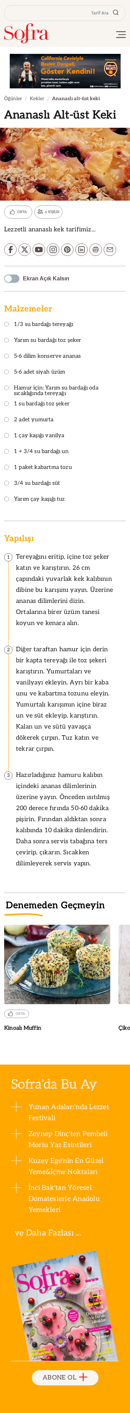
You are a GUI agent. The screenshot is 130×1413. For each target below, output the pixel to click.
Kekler (37, 99)
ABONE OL (59, 1377)
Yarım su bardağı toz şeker (47, 341)
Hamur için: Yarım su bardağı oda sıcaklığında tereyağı (56, 391)
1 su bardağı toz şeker (42, 404)
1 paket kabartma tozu (43, 468)
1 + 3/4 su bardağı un (41, 452)
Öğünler (13, 99)
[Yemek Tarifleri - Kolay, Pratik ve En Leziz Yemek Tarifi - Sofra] (26, 33)
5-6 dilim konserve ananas (47, 356)
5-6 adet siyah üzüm (39, 372)
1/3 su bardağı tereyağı (43, 325)
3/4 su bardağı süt (37, 484)
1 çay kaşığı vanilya (39, 436)
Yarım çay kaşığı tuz (39, 499)
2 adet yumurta (34, 420)
